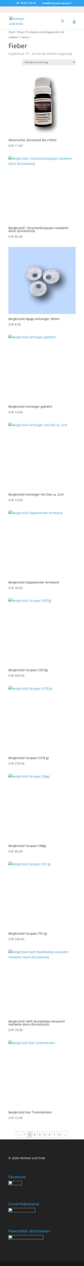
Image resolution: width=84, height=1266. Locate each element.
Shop (20, 32)
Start (11, 32)
